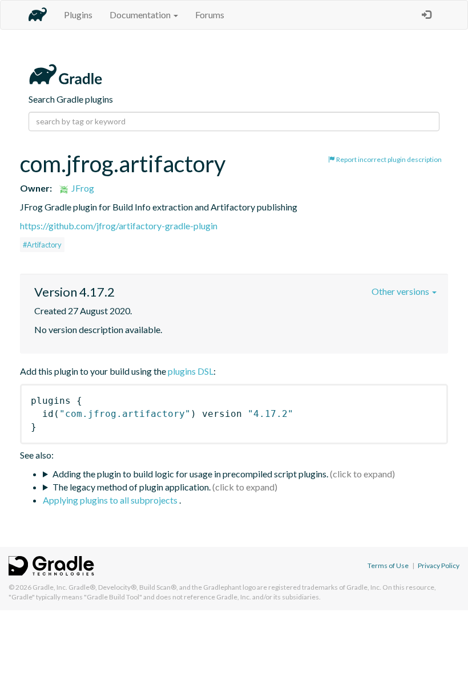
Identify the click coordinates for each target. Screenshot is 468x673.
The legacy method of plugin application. (132, 486)
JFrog (82, 188)
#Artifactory (42, 244)
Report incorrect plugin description (388, 159)
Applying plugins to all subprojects (111, 499)
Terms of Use (388, 565)
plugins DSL (190, 371)
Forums (209, 14)
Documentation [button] (141, 14)
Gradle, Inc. (50, 587)
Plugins (78, 14)
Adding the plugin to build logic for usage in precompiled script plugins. (190, 473)
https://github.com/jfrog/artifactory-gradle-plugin (118, 225)
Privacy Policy (438, 565)
